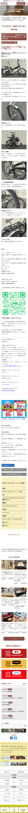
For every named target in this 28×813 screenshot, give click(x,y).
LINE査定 (4, 359)
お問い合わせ (7, 800)
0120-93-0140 (5, 506)
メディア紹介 (7, 793)
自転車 (3, 42)
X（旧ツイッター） (6, 378)
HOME (2, 17)
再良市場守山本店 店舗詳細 (8, 390)
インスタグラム (5, 384)
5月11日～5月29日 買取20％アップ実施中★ (13, 711)
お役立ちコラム (7, 796)
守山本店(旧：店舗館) (16, 17)
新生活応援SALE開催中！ (8, 718)
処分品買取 (7, 780)
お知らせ (21, 793)
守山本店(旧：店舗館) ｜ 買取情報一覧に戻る (14, 469)
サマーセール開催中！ (7, 691)
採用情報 (21, 789)
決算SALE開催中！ (6, 704)
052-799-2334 (10, 283)
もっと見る (14, 638)
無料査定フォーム (21, 800)
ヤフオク (4, 372)
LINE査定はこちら (8, 465)
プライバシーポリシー (21, 796)
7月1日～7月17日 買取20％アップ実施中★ (12, 698)
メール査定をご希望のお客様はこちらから (11, 366)
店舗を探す (8, 17)
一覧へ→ (25, 683)
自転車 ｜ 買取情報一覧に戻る (14, 474)
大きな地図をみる (18, 551)
